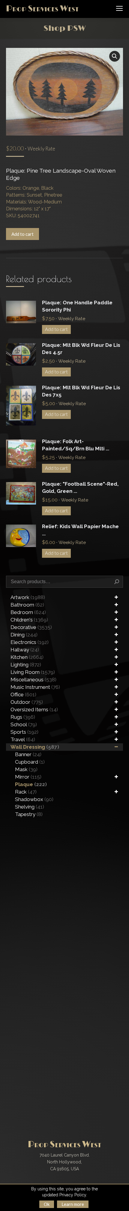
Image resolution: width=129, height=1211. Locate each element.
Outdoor (26, 702)
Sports (24, 732)
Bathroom (27, 605)
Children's (29, 620)
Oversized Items (34, 709)
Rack (26, 792)
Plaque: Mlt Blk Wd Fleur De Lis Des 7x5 (81, 391)
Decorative (31, 627)
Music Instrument (35, 687)
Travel (22, 739)
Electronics (29, 642)
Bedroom (28, 612)
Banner (28, 754)
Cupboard (30, 762)
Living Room (32, 672)
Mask (26, 769)
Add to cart (22, 234)
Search (117, 582)
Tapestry (29, 814)
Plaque (31, 784)
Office (23, 695)
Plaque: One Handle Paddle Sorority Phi (77, 306)
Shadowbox (34, 799)
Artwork (27, 597)
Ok (47, 1204)
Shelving (29, 807)
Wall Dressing (34, 747)
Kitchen (27, 657)
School (23, 724)
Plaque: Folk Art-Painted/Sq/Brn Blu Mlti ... (75, 445)
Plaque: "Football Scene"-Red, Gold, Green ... (80, 487)
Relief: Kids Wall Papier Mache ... (80, 530)
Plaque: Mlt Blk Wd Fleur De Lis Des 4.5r (81, 348)
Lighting (25, 665)
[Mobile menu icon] (119, 8)
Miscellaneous (33, 680)
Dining (24, 635)
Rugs (22, 717)
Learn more (73, 1204)
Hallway (24, 650)
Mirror (28, 777)
